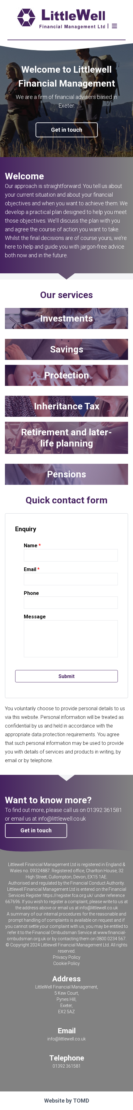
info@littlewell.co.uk (98, 907)
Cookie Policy (66, 963)
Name (30, 546)
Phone (31, 593)
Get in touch (66, 129)
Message (35, 617)
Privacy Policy (66, 957)
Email (30, 569)
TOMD (81, 1100)
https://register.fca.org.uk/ (68, 895)
